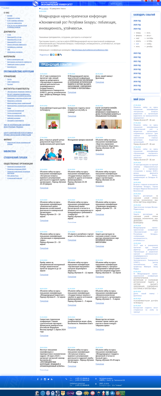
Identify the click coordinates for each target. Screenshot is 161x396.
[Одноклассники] (56, 54)
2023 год (137, 53)
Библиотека (10, 151)
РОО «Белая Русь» (13, 176)
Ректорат (10, 84)
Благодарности (11, 67)
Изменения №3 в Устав (14, 42)
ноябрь (149, 44)
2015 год (137, 86)
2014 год (137, 90)
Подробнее (72, 92)
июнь (138, 46)
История (9, 16)
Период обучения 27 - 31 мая (146, 113)
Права (9, 108)
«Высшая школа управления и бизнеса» (19, 92)
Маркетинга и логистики (14, 101)
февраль (139, 35)
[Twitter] (53, 54)
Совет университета (13, 82)
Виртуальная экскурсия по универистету (19, 62)
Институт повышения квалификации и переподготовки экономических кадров (19, 95)
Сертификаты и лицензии (14, 47)
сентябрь (150, 38)
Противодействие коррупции (19, 71)
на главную (6, 7)
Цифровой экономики (13, 118)
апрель (138, 41)
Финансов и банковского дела (16, 115)
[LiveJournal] (61, 54)
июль (148, 33)
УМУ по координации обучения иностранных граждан (17, 126)
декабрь (150, 46)
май (137, 44)
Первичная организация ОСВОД (16, 169)
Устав (9, 35)
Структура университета (14, 23)
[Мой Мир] (58, 54)
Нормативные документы (15, 52)
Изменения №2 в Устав (14, 39)
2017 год (137, 77)
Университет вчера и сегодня (16, 64)
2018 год (137, 73)
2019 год (137, 69)
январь (138, 33)
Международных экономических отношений (20, 106)
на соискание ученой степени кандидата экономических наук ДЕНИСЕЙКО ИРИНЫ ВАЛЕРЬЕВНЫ (146, 218)
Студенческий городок (15, 157)
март (137, 38)
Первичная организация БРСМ (16, 166)
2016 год (137, 82)
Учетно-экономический (14, 113)
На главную (44, 9)
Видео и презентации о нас (15, 59)
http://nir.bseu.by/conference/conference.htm (89, 50)
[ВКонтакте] (51, 54)
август (149, 35)
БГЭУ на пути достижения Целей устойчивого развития (17, 26)
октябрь (149, 41)
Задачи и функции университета (17, 44)
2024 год (137, 29)
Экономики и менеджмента (15, 120)
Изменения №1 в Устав (14, 37)
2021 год (137, 61)
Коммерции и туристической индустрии (19, 98)
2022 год (137, 57)
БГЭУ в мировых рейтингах (15, 20)
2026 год (137, 21)
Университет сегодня (13, 18)
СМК (8, 49)
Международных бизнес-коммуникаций (19, 103)
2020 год (137, 65)
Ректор (9, 79)
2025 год (137, 25)
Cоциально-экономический (15, 111)
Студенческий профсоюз (14, 178)
